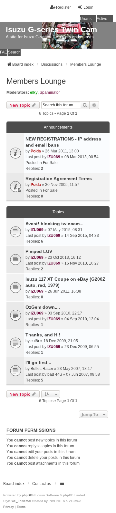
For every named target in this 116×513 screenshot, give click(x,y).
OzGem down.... (42, 307)
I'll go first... (38, 362)
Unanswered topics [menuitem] (88, 18)
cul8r (35, 341)
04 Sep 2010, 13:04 (81, 319)
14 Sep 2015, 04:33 (81, 235)
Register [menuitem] (63, 7)
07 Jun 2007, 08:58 (83, 374)
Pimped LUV (38, 251)
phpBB (27, 495)
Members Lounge (36, 81)
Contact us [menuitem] (41, 483)
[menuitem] (8, 507)
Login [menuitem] (88, 7)
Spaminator (50, 92)
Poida (36, 151)
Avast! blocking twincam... (54, 223)
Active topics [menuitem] (105, 18)
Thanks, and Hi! (42, 334)
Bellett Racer (42, 368)
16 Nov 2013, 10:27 (81, 263)
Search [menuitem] (14, 52)
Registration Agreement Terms (58, 178)
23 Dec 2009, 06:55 (81, 346)
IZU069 (53, 157)
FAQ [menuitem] (3, 52)
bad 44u (54, 374)
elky (34, 92)
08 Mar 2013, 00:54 (81, 157)
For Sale (50, 162)
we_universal (21, 501)
